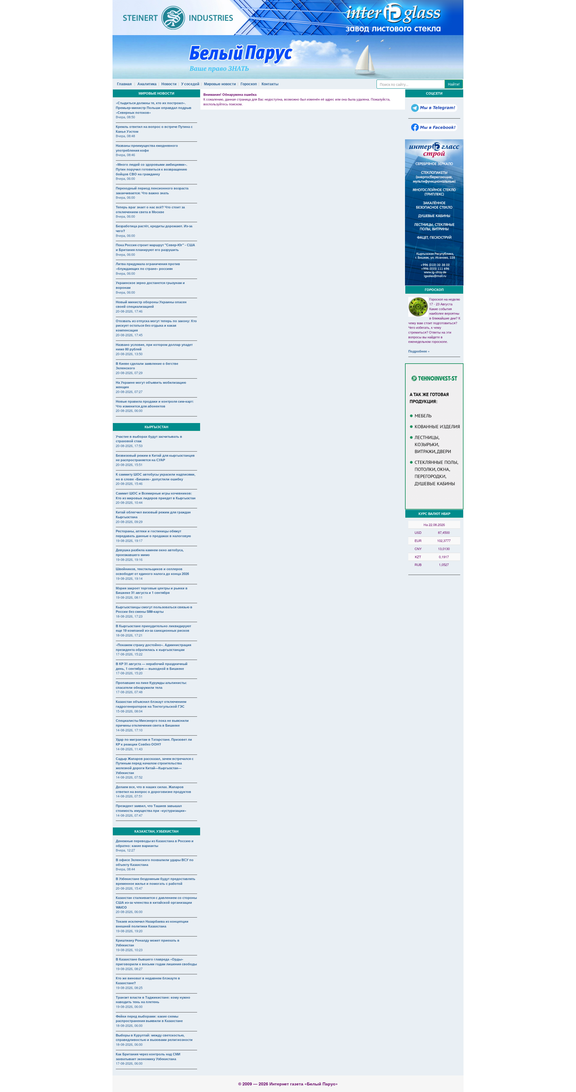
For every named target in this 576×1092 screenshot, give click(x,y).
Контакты (270, 83)
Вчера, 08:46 (125, 154)
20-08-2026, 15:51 (129, 464)
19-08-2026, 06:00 (129, 1006)
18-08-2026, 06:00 (129, 1025)
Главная (124, 83)
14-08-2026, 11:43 (129, 748)
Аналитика (147, 83)
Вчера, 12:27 (125, 850)
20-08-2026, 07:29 (129, 372)
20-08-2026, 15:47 (129, 888)
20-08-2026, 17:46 (129, 311)
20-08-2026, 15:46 (129, 483)
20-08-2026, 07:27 (129, 391)
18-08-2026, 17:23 (129, 616)
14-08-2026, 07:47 (129, 815)
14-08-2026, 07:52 (129, 777)
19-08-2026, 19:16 (129, 559)
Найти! (454, 83)
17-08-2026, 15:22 (129, 654)
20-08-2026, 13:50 (129, 353)
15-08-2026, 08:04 (129, 711)
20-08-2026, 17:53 (129, 445)
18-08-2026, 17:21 (129, 635)
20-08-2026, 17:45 (129, 334)
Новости (168, 83)
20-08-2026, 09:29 (129, 521)
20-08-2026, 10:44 (129, 502)
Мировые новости (220, 83)
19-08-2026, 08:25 (129, 987)
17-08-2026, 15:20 (129, 672)
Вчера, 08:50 (125, 116)
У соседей (190, 83)
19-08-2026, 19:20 (129, 930)
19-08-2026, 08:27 (129, 968)
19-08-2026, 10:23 (129, 949)
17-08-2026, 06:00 (129, 1063)
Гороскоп (249, 83)
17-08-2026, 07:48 (129, 691)
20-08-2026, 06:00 (129, 410)
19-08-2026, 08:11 (129, 597)
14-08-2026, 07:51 (129, 796)
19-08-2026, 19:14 (129, 578)
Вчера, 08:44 (125, 869)
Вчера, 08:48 (125, 135)
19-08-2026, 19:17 (129, 540)
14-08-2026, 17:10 (129, 729)
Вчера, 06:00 (125, 178)
